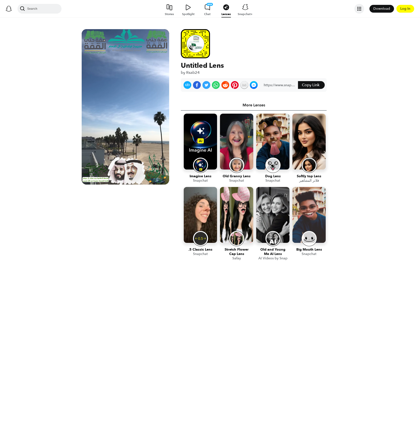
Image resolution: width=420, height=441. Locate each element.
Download (381, 8)
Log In (405, 8)
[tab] (254, 105)
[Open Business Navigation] (359, 9)
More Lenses (254, 105)
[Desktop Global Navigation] (9, 9)
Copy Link (310, 85)
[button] (187, 85)
